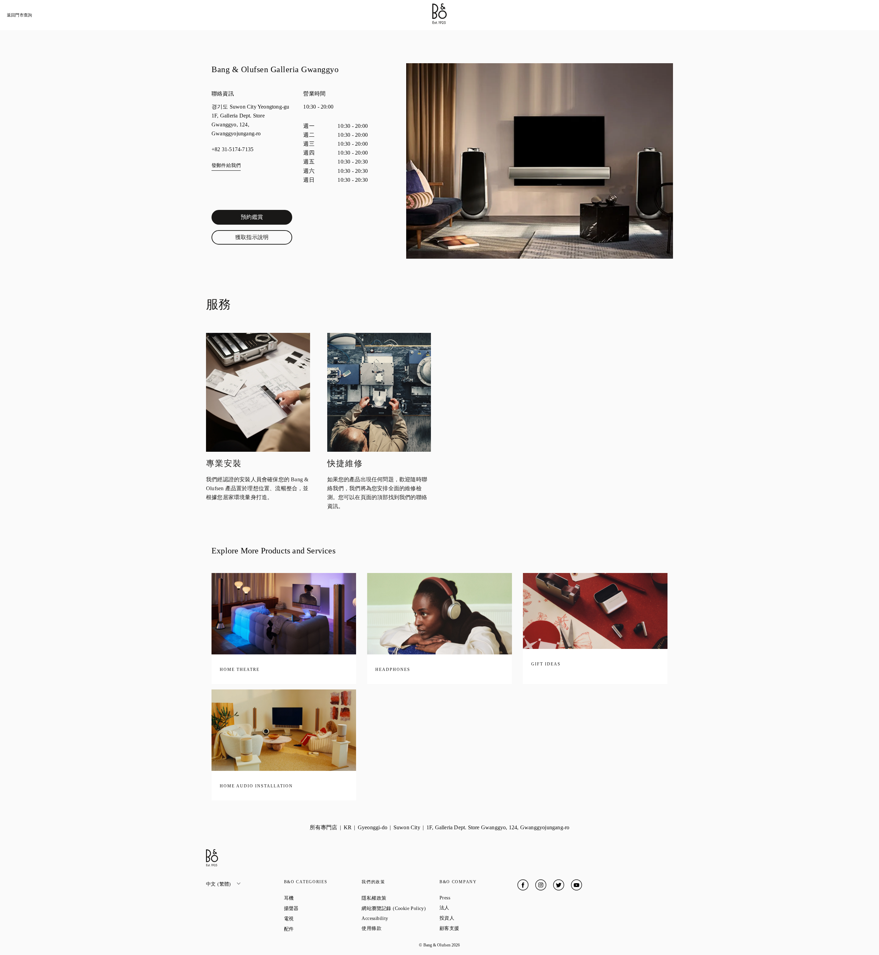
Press (469, 897)
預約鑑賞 (266, 218)
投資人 (472, 918)
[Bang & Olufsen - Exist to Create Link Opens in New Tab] (439, 22)
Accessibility (399, 918)
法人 (469, 907)
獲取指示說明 (263, 238)
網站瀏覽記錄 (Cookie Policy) (401, 908)
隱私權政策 (398, 898)
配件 (313, 929)
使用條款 (396, 928)
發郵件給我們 (226, 165)
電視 (313, 918)
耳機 (313, 898)
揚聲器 (316, 908)
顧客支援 (474, 928)
